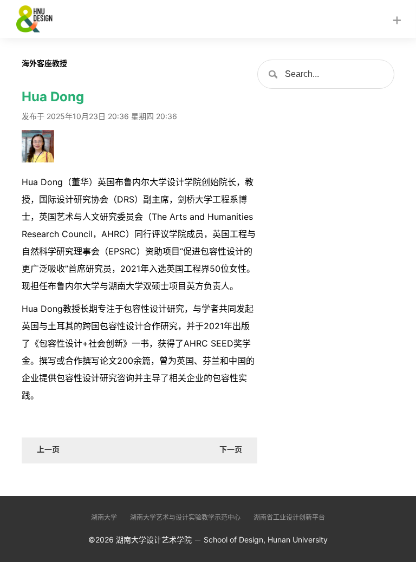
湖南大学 (104, 517)
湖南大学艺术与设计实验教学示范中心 (185, 517)
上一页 (48, 449)
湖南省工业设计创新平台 (289, 517)
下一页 (230, 449)
